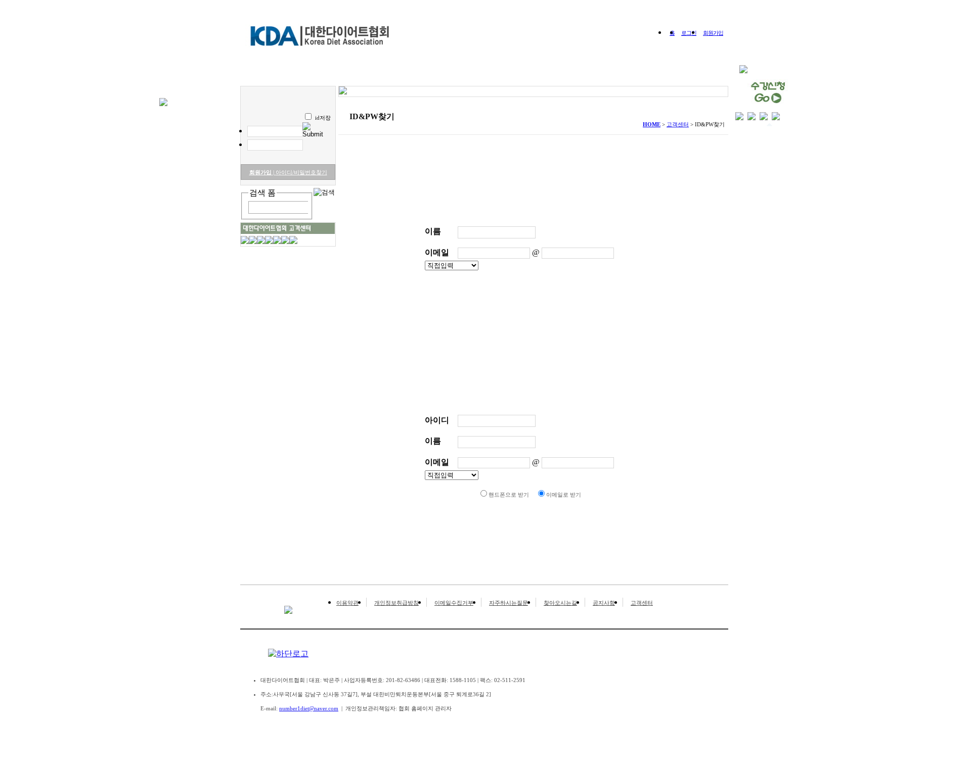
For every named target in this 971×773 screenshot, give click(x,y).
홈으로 (280, 74)
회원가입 (713, 33)
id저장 (323, 118)
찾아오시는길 (560, 603)
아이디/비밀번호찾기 (300, 172)
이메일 (437, 252)
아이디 (437, 420)
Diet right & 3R (382, 74)
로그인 (688, 33)
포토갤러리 (520, 74)
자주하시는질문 (508, 603)
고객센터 (642, 603)
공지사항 (604, 603)
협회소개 (323, 74)
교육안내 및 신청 (454, 74)
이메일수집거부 (453, 603)
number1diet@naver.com (308, 708)
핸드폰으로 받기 (509, 495)
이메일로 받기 (563, 495)
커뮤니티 (571, 74)
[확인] (520, 317)
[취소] (549, 317)
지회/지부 (620, 74)
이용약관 (347, 603)
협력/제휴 (669, 74)
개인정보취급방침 (396, 603)
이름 (433, 231)
